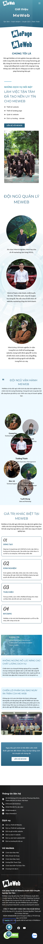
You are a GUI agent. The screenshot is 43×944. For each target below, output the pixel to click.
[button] (21, 227)
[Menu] (39, 3)
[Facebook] (18, 928)
